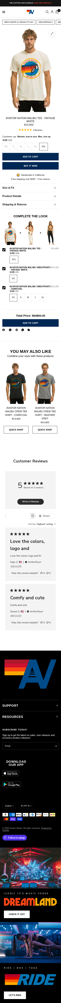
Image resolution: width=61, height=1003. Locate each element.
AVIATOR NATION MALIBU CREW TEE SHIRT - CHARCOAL (16, 411)
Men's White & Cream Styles (18, 22)
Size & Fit (8, 187)
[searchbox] (17, 515)
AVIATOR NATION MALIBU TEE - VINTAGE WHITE (34, 250)
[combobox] (42, 524)
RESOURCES (12, 716)
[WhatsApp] (23, 330)
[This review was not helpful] (47, 573)
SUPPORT (10, 705)
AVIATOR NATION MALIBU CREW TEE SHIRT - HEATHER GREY (45, 413)
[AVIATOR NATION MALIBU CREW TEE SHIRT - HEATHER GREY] (45, 383)
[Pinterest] (17, 330)
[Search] (47, 11)
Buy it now (30, 166)
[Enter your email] (55, 746)
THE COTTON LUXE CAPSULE (30, 3)
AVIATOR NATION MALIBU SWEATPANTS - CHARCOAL (34, 287)
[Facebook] (4, 330)
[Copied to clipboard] (29, 330)
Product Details (11, 196)
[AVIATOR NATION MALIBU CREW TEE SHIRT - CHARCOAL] (16, 383)
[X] (11, 330)
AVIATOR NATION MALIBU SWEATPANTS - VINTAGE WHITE (34, 268)
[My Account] (52, 11)
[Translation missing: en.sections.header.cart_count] (57, 11)
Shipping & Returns (14, 204)
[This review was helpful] (42, 573)
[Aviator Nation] (30, 885)
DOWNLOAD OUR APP (16, 763)
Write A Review (30, 501)
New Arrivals (46, 22)
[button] (17, 914)
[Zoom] (52, 34)
